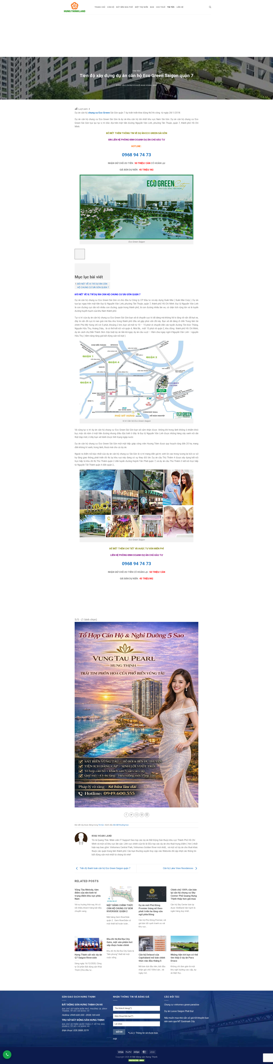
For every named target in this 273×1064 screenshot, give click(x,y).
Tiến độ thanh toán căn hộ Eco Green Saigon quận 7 (104, 868)
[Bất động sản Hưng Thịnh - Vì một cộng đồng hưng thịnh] (76, 7)
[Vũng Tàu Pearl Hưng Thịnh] (136, 714)
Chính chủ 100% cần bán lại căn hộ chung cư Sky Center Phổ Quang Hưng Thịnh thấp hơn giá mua (184, 894)
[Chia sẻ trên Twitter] (131, 814)
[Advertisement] (136, 35)
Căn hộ (110, 7)
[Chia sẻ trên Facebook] (126, 814)
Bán (152, 7)
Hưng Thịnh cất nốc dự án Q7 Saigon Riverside (88, 956)
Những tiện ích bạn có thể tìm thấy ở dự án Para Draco (184, 957)
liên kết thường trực (121, 825)
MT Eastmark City (186, 1021)
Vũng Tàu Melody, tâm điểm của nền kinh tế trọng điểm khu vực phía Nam (88, 894)
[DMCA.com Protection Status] (136, 1060)
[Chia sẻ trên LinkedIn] (147, 814)
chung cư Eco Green (99, 112)
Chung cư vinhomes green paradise (181, 1004)
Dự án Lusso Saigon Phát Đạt (179, 1011)
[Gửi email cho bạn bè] (136, 814)
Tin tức (136, 71)
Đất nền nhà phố (124, 7)
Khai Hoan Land (149, 85)
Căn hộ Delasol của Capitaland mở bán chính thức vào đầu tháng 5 (152, 957)
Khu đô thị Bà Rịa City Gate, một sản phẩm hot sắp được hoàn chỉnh (120, 942)
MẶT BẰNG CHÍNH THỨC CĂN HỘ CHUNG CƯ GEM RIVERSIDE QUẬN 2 (120, 908)
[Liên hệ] (7, 1054)
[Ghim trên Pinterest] (141, 814)
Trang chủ (100, 7)
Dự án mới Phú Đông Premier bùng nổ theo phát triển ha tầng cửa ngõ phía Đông (151, 910)
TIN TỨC (171, 7)
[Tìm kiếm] (210, 7)
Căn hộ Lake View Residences (178, 868)
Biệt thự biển (141, 7)
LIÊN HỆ (180, 7)
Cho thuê (160, 7)
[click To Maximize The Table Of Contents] (80, 254)
